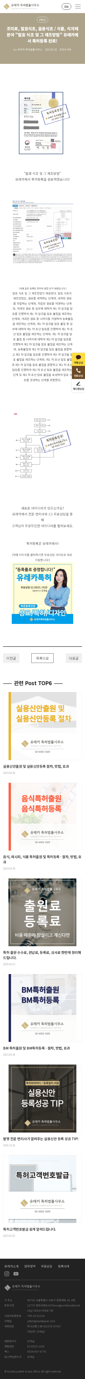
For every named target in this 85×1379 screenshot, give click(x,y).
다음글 (74, 658)
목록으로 (42, 658)
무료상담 (46, 1266)
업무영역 (30, 1266)
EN (66, 6)
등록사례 (63, 1266)
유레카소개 (11, 1266)
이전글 (11, 658)
